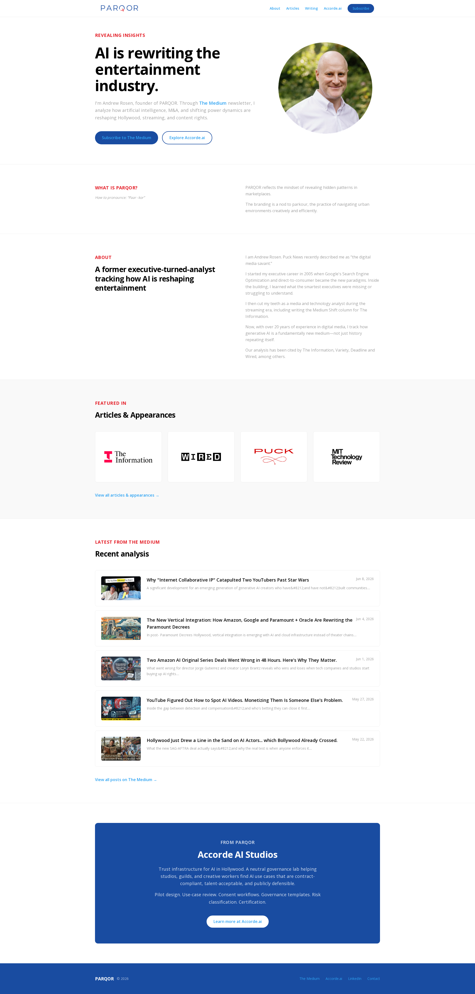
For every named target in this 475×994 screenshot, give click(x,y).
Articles (292, 8)
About (275, 8)
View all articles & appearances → (127, 495)
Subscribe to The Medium (126, 137)
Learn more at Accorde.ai (238, 921)
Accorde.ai (333, 8)
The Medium (213, 103)
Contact (373, 978)
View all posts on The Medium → (126, 779)
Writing (311, 8)
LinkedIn (354, 978)
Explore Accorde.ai (187, 137)
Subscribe (361, 8)
